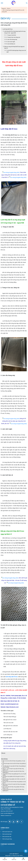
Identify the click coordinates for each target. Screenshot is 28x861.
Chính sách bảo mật (6, 836)
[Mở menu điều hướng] (2, 3)
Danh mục (14, 859)
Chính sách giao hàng (7, 839)
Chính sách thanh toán (7, 831)
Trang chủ (4, 859)
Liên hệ (23, 859)
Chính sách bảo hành (6, 834)
